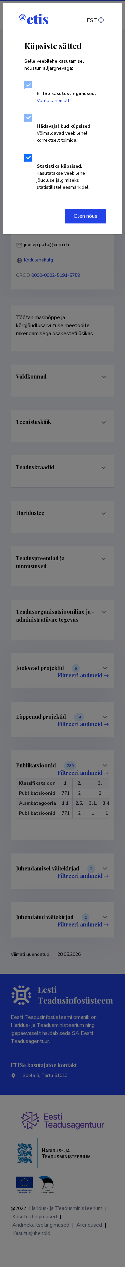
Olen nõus (85, 216)
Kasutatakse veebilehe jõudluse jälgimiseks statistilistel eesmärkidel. (63, 176)
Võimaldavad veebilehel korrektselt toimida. (64, 133)
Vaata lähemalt (53, 100)
